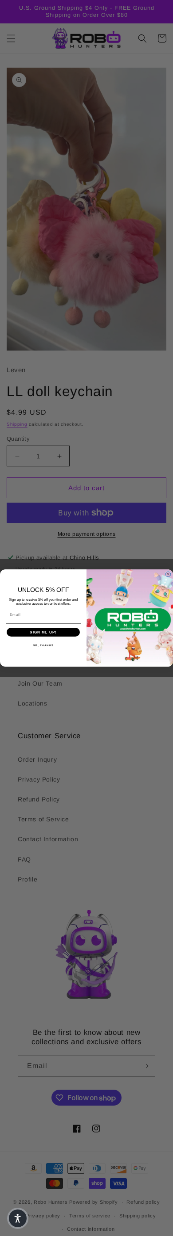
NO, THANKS (43, 645)
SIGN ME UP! (43, 632)
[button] (17, 1218)
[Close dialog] (168, 574)
